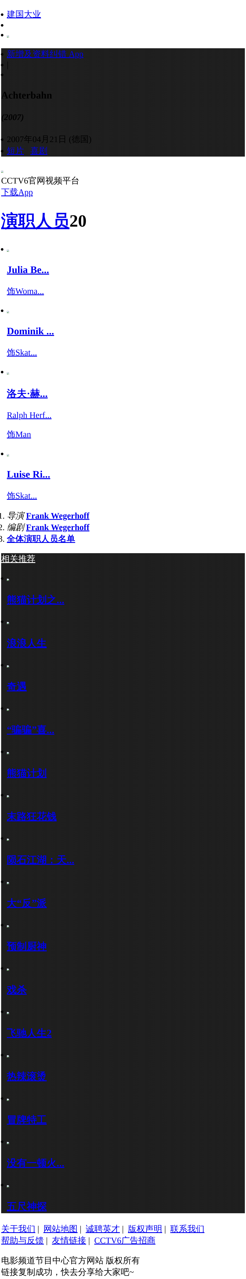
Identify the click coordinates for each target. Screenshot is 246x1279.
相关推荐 (18, 559)
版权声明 (145, 1229)
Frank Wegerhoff (57, 515)
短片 (15, 150)
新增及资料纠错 (45, 54)
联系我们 (187, 1229)
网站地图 (60, 1229)
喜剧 (38, 150)
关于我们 (18, 1229)
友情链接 (69, 1240)
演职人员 (35, 220)
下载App (17, 192)
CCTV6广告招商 (124, 1240)
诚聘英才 (103, 1229)
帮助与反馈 (22, 1240)
